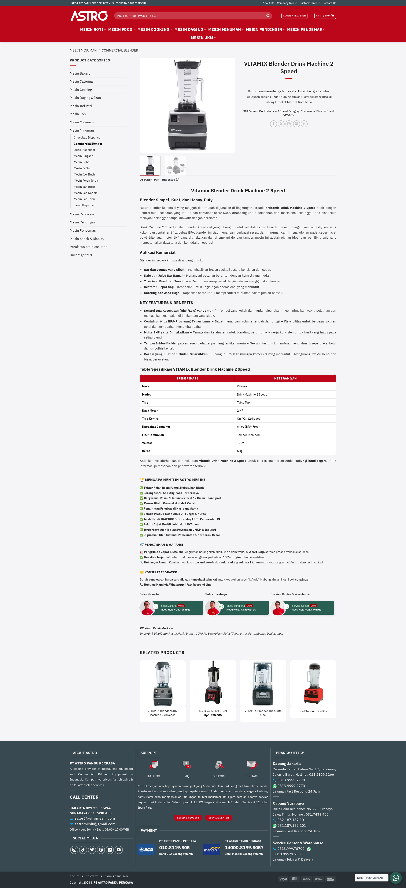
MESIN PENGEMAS (304, 29)
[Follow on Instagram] (74, 850)
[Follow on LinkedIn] (110, 850)
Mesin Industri (81, 106)
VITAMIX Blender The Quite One (263, 713)
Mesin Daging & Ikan (85, 97)
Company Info (285, 3)
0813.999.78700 (290, 848)
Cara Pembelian (116, 876)
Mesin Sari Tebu (84, 199)
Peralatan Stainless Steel (89, 247)
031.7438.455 (100, 813)
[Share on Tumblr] (304, 123)
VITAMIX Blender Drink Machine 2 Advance (162, 713)
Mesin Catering (81, 81)
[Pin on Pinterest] (296, 123)
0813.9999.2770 (291, 780)
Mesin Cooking (81, 89)
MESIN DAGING (188, 29)
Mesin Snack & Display (87, 239)
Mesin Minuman (83, 50)
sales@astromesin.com (95, 818)
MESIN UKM (202, 37)
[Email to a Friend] (288, 123)
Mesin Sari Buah (84, 187)
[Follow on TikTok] (83, 850)
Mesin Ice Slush (84, 174)
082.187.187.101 (291, 819)
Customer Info (308, 3)
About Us (268, 3)
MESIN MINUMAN (224, 29)
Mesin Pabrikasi (82, 214)
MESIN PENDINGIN (264, 29)
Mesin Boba (81, 162)
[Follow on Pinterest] (101, 850)
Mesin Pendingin (82, 222)
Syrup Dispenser (85, 205)
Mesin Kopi (78, 114)
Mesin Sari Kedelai (86, 193)
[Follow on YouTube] (119, 850)
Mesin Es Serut (83, 168)
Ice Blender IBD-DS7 (313, 711)
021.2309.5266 (98, 808)
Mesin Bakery (80, 73)
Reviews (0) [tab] (171, 179)
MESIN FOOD (120, 29)
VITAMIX (288, 115)
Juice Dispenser (84, 150)
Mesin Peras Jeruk (86, 180)
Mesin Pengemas (83, 230)
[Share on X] (281, 123)
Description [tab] (149, 179)
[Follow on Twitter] (92, 850)
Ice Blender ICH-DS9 (213, 711)
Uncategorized (81, 255)
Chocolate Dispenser (88, 137)
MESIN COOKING (153, 29)
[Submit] (268, 15)
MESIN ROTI (91, 29)
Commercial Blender (120, 50)
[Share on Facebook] (273, 123)
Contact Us (329, 3)
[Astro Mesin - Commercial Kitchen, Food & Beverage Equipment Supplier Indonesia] (89, 16)
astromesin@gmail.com (95, 823)
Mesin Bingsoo (83, 156)
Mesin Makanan (82, 122)
